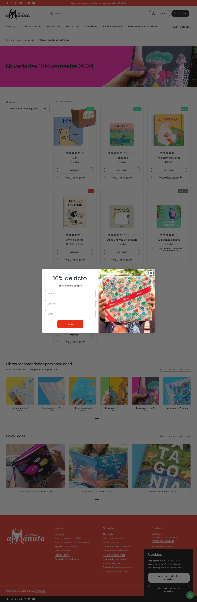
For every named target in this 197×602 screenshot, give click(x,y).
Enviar (70, 324)
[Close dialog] (151, 273)
